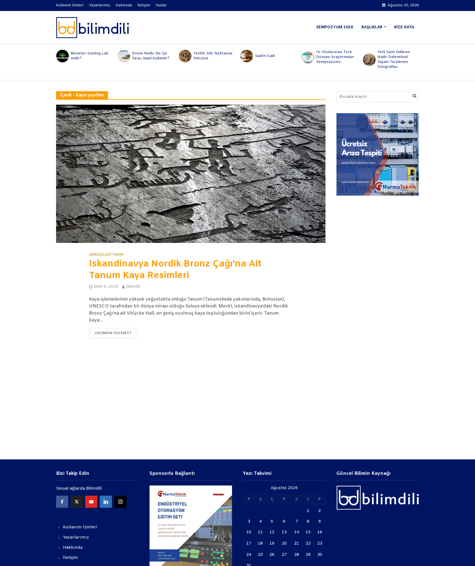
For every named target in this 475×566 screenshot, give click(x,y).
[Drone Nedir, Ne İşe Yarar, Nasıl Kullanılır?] (123, 56)
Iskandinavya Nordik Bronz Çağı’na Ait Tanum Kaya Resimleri (175, 270)
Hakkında (123, 5)
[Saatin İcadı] (246, 56)
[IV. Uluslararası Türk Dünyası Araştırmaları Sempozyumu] (307, 57)
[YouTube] (91, 502)
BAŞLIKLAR (371, 27)
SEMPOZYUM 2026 (334, 27)
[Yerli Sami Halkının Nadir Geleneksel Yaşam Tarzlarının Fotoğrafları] (369, 59)
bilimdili (133, 286)
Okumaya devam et (113, 333)
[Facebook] (62, 502)
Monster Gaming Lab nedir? (89, 56)
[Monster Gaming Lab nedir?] (62, 56)
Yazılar (161, 5)
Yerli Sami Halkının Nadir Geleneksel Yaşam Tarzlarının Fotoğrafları (393, 59)
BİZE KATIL (404, 27)
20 (284, 543)
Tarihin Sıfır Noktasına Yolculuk (212, 56)
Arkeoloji (100, 255)
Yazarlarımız (99, 5)
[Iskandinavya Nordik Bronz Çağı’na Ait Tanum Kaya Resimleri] (190, 174)
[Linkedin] (106, 502)
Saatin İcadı (265, 56)
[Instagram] (120, 502)
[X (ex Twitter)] (77, 502)
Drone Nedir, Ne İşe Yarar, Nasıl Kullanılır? (150, 56)
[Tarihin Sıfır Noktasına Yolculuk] (185, 56)
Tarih (118, 255)
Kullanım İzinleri (70, 5)
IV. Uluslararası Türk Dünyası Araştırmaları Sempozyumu (335, 57)
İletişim (143, 5)
